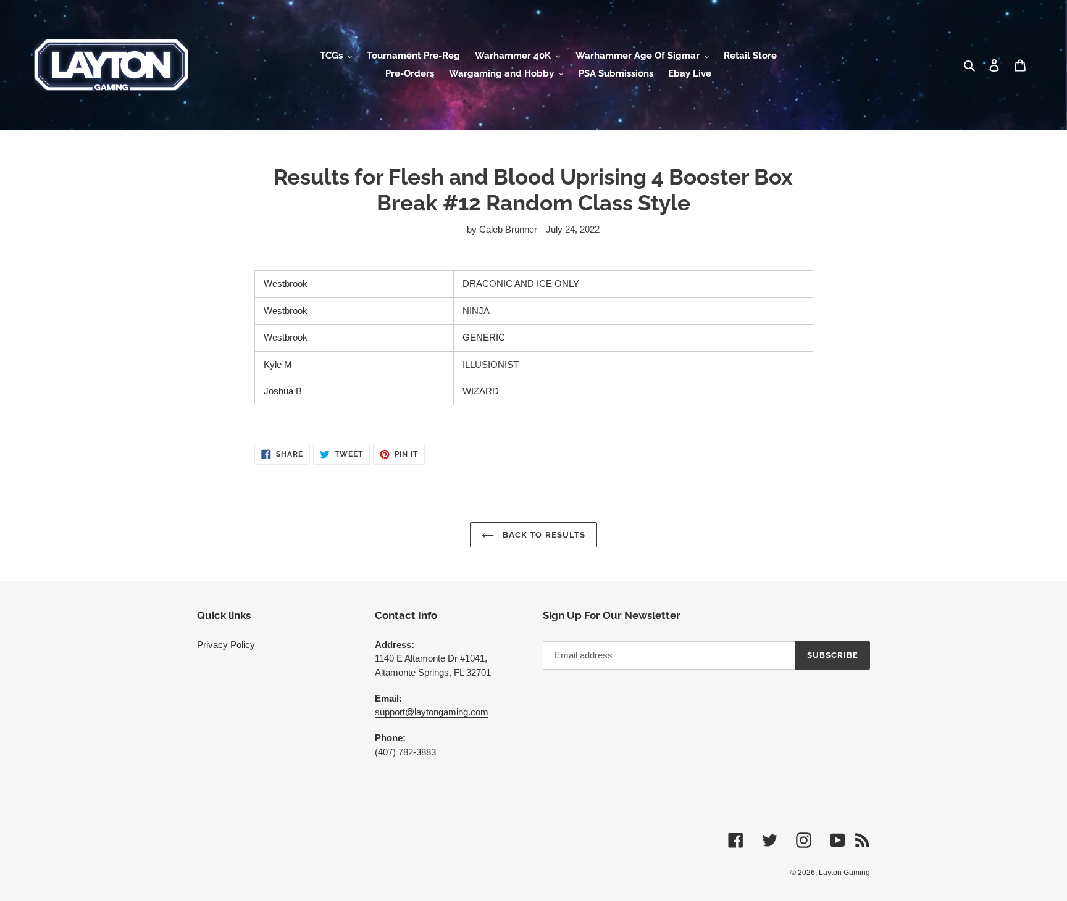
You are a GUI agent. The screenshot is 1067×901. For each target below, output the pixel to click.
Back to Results (542, 534)
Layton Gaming (844, 872)
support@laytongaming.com (431, 712)
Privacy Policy (226, 644)
